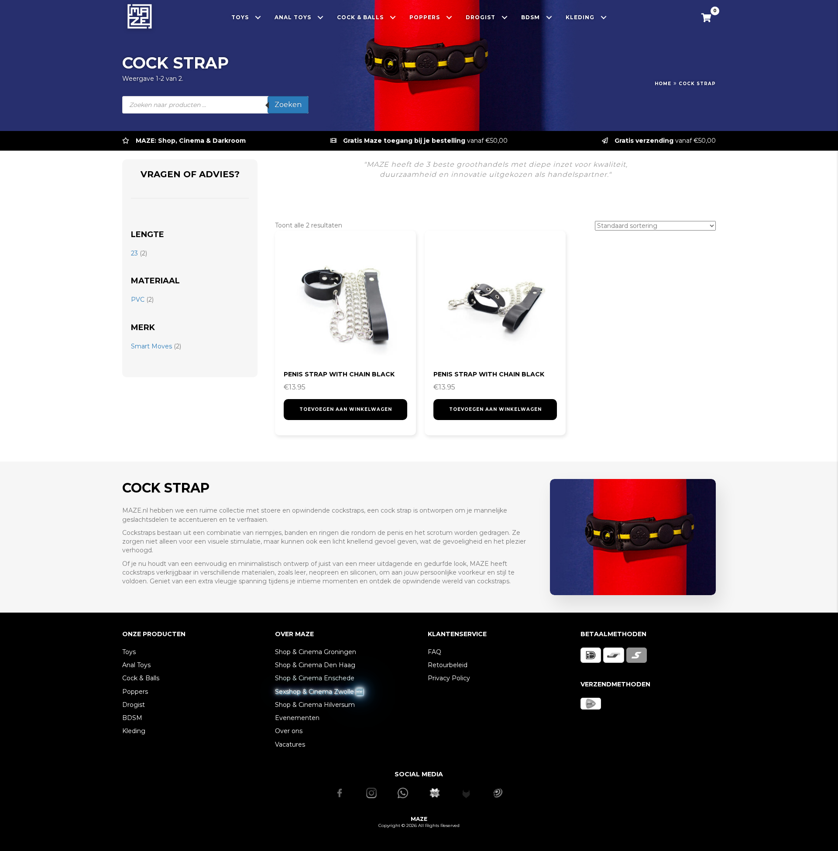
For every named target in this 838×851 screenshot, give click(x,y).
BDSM (132, 718)
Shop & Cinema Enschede (314, 678)
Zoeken (288, 104)
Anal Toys (136, 665)
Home (663, 83)
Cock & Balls (140, 678)
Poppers (135, 692)
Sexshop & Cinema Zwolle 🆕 (319, 692)
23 (134, 253)
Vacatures (290, 744)
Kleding (133, 731)
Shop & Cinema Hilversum (315, 705)
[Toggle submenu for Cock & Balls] (393, 17)
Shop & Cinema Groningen (315, 652)
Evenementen (297, 718)
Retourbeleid (447, 665)
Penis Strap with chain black (339, 374)
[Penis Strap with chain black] (345, 301)
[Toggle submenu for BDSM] (549, 17)
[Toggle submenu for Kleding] (604, 17)
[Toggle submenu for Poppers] (449, 17)
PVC (137, 299)
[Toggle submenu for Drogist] (504, 17)
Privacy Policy (449, 678)
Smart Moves (151, 346)
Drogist (133, 705)
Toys (129, 652)
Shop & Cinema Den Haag (315, 665)
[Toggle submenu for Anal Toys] (320, 17)
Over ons (288, 731)
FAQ (434, 652)
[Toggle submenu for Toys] (258, 17)
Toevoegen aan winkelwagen (345, 409)
